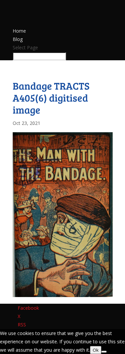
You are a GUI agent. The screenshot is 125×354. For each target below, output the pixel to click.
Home (19, 31)
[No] (104, 352)
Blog (18, 39)
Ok (96, 350)
